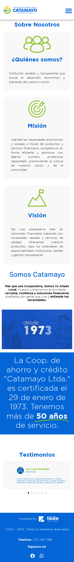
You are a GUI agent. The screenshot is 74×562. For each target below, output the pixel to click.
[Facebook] (32, 555)
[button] (68, 10)
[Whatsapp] (41, 555)
